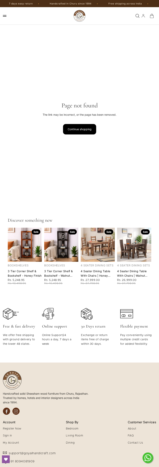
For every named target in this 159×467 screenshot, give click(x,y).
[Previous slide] (11, 244)
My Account (11, 442)
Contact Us (135, 442)
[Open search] (137, 16)
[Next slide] (39, 244)
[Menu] (4, 16)
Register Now (12, 428)
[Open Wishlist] (6, 459)
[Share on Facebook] (6, 411)
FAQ (131, 435)
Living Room (74, 435)
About (132, 428)
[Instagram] (16, 411)
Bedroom (72, 428)
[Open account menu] (143, 16)
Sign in (7, 435)
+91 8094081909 (22, 461)
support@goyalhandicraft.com (32, 453)
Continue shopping (80, 129)
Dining (70, 442)
